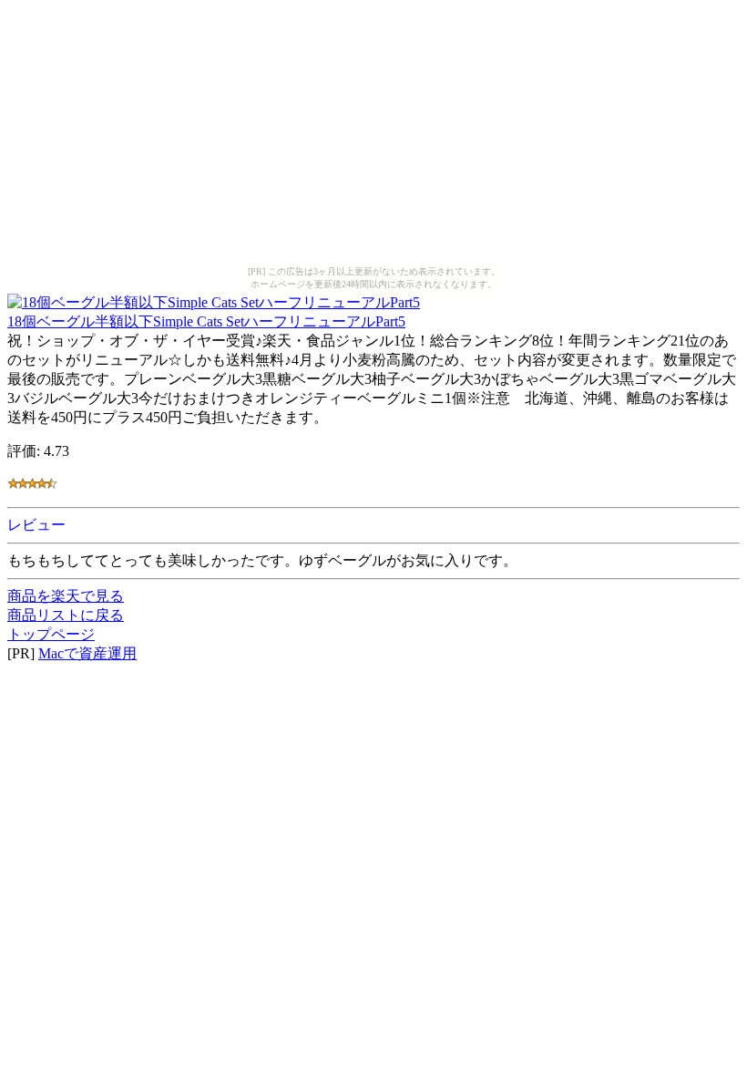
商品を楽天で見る (65, 596)
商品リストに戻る (65, 615)
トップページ (51, 634)
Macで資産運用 (87, 653)
